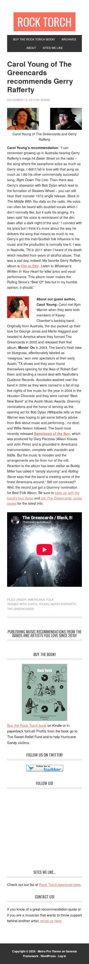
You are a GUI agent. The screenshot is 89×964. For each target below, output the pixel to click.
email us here (50, 920)
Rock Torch (44, 21)
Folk (50, 599)
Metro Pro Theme (49, 951)
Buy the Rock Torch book (27, 725)
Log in (62, 956)
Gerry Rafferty (63, 604)
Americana (36, 599)
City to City (30, 265)
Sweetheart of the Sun (52, 433)
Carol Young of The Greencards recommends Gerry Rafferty (40, 76)
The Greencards (20, 609)
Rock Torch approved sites (60, 884)
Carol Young (38, 604)
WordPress (48, 956)
